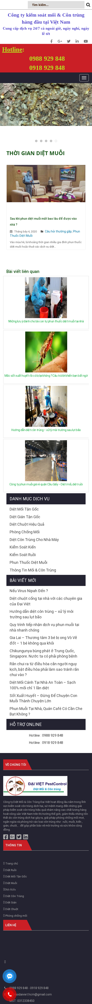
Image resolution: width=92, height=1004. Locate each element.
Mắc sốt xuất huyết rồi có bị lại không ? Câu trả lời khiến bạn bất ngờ (46, 375)
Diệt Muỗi (11, 883)
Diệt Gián (10, 902)
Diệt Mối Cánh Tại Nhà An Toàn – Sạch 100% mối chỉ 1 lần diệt (43, 685)
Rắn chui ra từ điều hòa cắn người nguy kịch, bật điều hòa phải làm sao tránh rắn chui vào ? (44, 669)
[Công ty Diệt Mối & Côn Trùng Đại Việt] (35, 785)
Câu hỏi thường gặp (58, 231)
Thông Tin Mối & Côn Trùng (33, 570)
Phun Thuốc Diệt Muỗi (28, 562)
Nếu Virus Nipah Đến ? (29, 591)
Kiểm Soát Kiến (23, 547)
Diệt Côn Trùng (14, 896)
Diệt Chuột (11, 909)
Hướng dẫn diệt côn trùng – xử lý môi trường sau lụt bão (46, 430)
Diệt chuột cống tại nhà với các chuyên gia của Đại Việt (46, 601)
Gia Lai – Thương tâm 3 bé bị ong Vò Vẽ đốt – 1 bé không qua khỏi (43, 640)
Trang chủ (11, 863)
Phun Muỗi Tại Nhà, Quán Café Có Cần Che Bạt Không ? (46, 711)
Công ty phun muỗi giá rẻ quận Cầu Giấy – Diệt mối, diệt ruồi (46, 484)
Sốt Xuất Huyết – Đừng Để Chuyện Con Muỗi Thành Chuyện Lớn (43, 698)
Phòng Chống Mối (25, 532)
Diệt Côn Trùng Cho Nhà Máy (34, 539)
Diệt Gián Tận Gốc (25, 517)
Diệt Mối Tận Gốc (24, 509)
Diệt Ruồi (10, 870)
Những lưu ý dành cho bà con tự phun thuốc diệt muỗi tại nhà (46, 321)
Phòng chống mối (16, 915)
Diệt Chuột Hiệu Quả (27, 524)
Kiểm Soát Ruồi (23, 554)
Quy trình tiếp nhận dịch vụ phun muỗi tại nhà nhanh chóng (44, 627)
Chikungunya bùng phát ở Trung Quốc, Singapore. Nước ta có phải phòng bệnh (43, 654)
